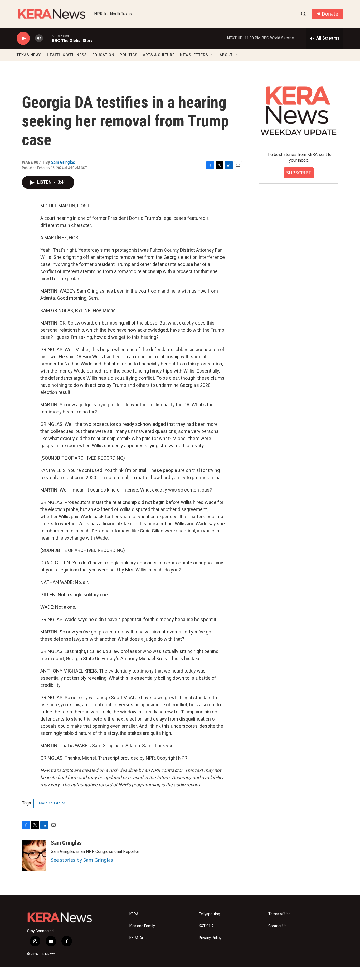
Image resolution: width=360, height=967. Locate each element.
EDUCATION (103, 55)
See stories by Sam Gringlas (82, 860)
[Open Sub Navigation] (212, 55)
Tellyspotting (209, 914)
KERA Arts (138, 938)
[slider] (47, 38)
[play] (23, 38)
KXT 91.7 (206, 926)
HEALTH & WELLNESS (67, 55)
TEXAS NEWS (29, 55)
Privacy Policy (210, 938)
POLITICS (129, 55)
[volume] (39, 38)
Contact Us (277, 926)
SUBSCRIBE (298, 172)
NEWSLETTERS (194, 55)
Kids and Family (142, 926)
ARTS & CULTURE (159, 55)
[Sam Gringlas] (34, 855)
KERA (134, 914)
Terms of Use (279, 914)
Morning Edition (52, 803)
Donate (330, 14)
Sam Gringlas (63, 162)
